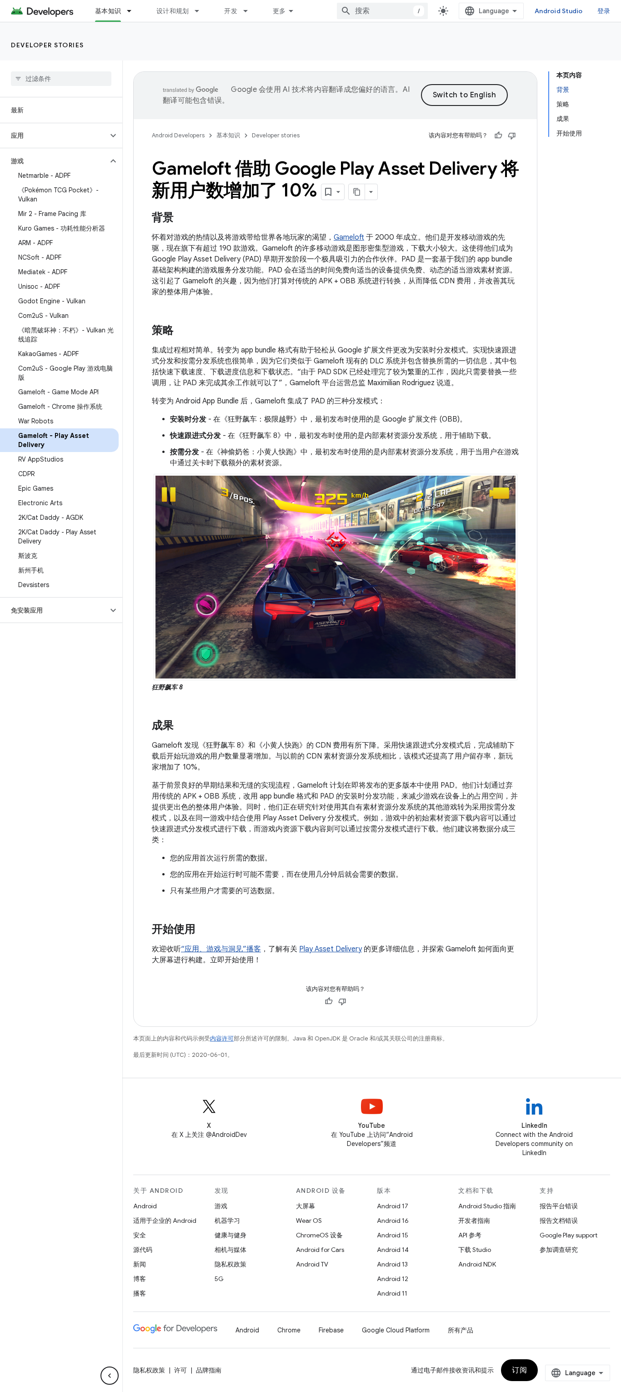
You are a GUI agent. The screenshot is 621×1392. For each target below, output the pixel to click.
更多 (279, 11)
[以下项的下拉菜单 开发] (249, 11)
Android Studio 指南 (487, 1206)
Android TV (312, 1264)
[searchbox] (61, 78)
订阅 (519, 1370)
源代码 (142, 1250)
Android (145, 1206)
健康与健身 (230, 1235)
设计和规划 (172, 11)
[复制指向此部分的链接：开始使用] (204, 929)
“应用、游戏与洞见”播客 (221, 949)
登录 (604, 11)
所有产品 (460, 1330)
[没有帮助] (512, 135)
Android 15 (392, 1235)
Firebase (331, 1330)
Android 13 (392, 1264)
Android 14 (393, 1250)
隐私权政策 (230, 1264)
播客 (139, 1293)
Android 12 (392, 1279)
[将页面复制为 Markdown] (357, 192)
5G (219, 1279)
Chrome (288, 1330)
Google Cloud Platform (396, 1330)
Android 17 (392, 1206)
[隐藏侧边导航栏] (109, 1376)
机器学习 (227, 1220)
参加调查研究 (559, 1250)
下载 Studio (474, 1250)
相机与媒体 (230, 1250)
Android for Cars (320, 1250)
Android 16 (393, 1220)
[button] (54, 135)
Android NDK (477, 1264)
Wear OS (309, 1220)
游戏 (221, 1206)
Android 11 (392, 1293)
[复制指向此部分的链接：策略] (183, 331)
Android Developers (178, 135)
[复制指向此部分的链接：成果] (183, 725)
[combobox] (382, 11)
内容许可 (222, 1038)
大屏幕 (305, 1206)
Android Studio (559, 11)
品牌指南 (208, 1370)
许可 (180, 1370)
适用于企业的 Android (164, 1220)
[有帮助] (498, 135)
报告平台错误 (559, 1206)
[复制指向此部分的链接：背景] (183, 218)
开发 (230, 11)
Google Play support (568, 1235)
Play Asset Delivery (330, 949)
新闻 (139, 1264)
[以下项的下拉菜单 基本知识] (133, 11)
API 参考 (469, 1235)
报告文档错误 (559, 1220)
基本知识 (108, 11)
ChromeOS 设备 (319, 1235)
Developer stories (47, 45)
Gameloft (349, 237)
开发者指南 (474, 1220)
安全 (139, 1235)
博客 (139, 1279)
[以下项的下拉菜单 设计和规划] (201, 11)
